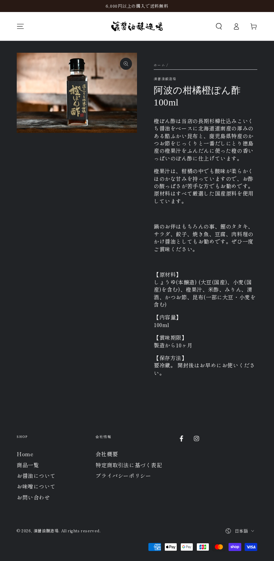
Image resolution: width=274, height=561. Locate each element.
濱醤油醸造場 (165, 78)
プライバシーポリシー (123, 476)
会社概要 (107, 454)
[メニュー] (20, 26)
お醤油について (36, 476)
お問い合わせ (33, 497)
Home (25, 454)
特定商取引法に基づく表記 (129, 465)
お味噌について (36, 486)
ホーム (159, 64)
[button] (219, 26)
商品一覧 (28, 465)
